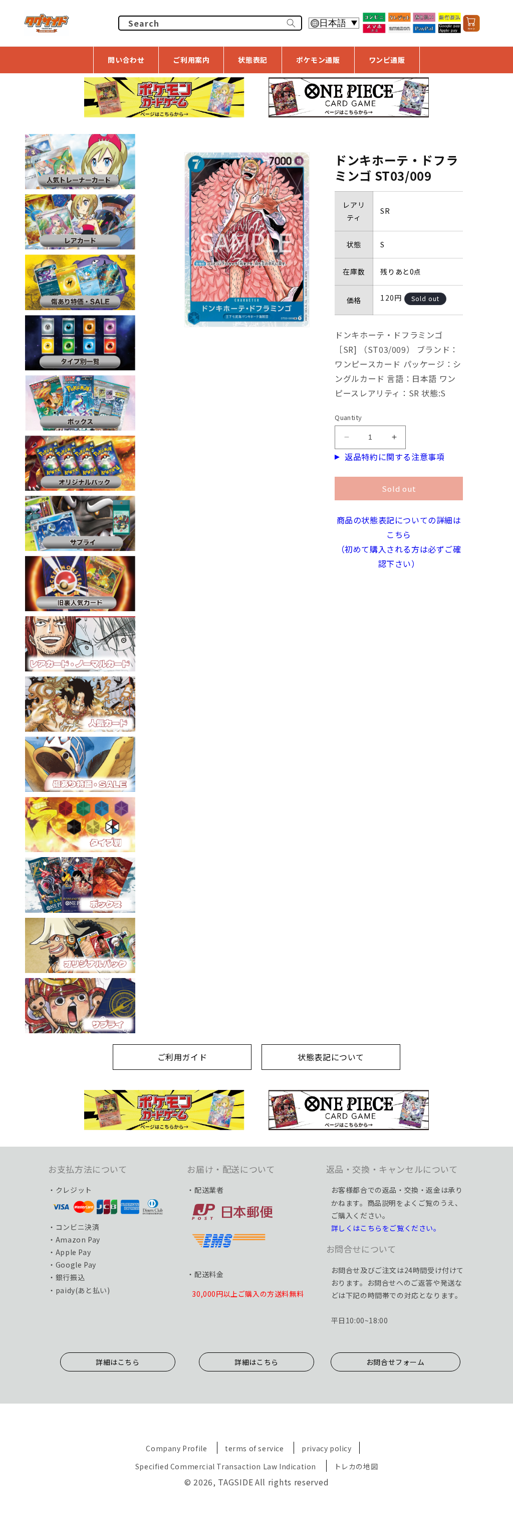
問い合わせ (126, 60)
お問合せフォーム (395, 1362)
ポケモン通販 (318, 60)
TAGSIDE (235, 1482)
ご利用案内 (191, 60)
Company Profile (176, 1448)
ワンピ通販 (387, 60)
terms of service (254, 1448)
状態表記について (331, 1057)
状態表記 (252, 60)
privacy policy (326, 1448)
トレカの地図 (356, 1466)
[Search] (291, 23)
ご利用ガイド (182, 1057)
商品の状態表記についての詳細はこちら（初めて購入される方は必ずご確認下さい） (399, 541)
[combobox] (210, 23)
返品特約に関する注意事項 (394, 457)
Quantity (348, 417)
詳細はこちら (118, 1362)
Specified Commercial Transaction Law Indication (225, 1466)
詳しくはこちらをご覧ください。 (386, 1228)
